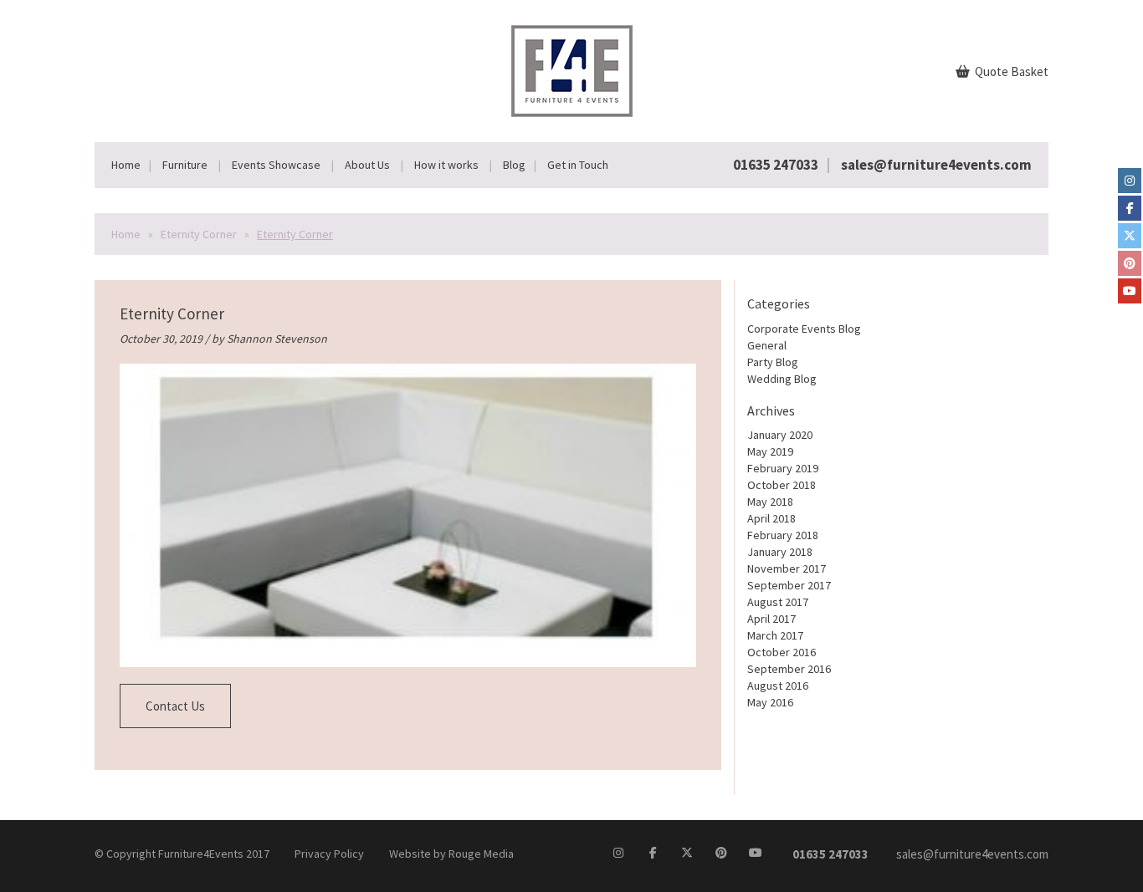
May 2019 (770, 451)
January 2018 (779, 551)
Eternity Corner (199, 234)
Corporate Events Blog (804, 328)
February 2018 (782, 535)
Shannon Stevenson (277, 338)
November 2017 (786, 568)
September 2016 (789, 668)
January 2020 (779, 434)
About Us (367, 164)
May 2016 (770, 702)
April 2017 (771, 618)
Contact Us (175, 706)
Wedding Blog (782, 378)
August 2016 (777, 685)
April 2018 (771, 518)
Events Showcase (276, 164)
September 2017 (789, 585)
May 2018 (770, 501)
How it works (446, 164)
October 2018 (781, 484)
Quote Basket (1010, 71)
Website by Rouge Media (451, 853)
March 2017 (775, 635)
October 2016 (781, 652)
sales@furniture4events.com (936, 164)
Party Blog (772, 362)
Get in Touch (577, 164)
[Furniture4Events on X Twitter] (1129, 235)
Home (126, 164)
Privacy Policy (329, 853)
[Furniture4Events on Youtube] (1129, 290)
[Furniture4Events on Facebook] (1129, 208)
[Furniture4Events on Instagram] (1129, 180)
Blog (514, 164)
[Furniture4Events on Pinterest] (1129, 263)
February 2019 (782, 468)
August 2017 (777, 601)
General (767, 345)
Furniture (185, 164)
